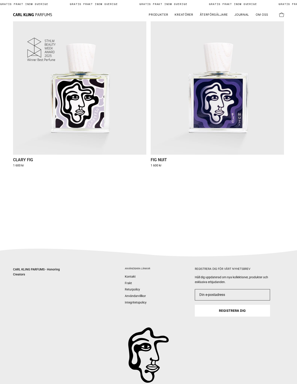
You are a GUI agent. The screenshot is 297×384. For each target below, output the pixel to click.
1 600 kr (18, 165)
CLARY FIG (23, 160)
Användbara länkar (137, 268)
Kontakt (130, 276)
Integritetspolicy (136, 302)
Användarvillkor (135, 296)
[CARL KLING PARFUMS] (32, 15)
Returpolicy (132, 290)
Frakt (128, 283)
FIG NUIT (159, 160)
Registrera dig (232, 310)
